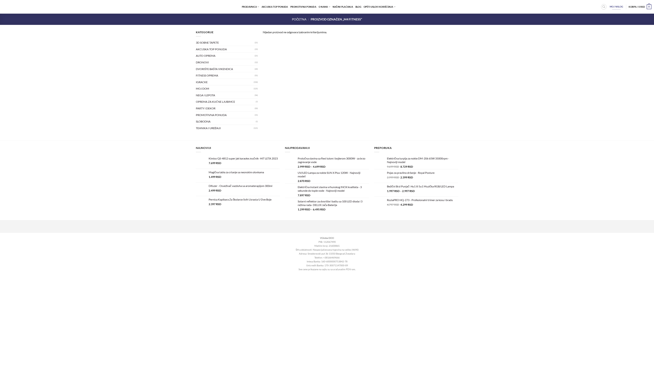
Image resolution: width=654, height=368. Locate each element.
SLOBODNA (203, 121)
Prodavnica (249, 6)
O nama (323, 6)
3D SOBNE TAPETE (207, 42)
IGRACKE (202, 81)
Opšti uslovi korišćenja (378, 6)
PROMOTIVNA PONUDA (303, 6)
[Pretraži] (603, 7)
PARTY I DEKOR (205, 108)
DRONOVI (202, 62)
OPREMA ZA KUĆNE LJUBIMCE (215, 101)
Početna (299, 19)
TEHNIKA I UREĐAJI (208, 127)
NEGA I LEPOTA (205, 95)
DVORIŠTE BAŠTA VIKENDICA (214, 68)
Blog (358, 6)
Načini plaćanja (343, 6)
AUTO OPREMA (205, 55)
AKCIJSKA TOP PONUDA (275, 6)
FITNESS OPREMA (207, 75)
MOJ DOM (202, 88)
